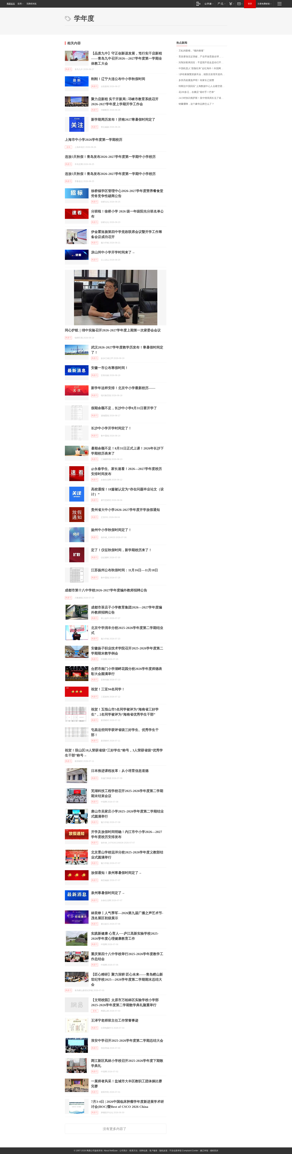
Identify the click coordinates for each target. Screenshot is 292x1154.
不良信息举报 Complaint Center (183, 1150)
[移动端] (198, 3)
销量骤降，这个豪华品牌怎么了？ (196, 104)
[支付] (231, 3)
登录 (250, 4)
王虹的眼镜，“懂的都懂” (191, 50)
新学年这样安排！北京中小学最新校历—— (123, 388)
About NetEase (111, 1150)
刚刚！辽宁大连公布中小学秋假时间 (118, 79)
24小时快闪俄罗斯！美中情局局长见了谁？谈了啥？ (203, 98)
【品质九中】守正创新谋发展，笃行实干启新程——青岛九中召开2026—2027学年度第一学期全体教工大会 (126, 58)
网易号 (68, 69)
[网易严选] (221, 3)
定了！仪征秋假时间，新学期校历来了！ (121, 550)
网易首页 (11, 4)
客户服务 (153, 1150)
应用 (20, 4)
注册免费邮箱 (264, 4)
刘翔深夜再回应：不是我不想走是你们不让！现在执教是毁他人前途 (203, 62)
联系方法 (133, 1150)
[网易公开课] (209, 3)
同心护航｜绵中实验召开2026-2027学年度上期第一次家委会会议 (113, 330)
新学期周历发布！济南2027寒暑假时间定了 (123, 119)
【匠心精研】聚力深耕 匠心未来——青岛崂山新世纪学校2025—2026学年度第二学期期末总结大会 (127, 979)
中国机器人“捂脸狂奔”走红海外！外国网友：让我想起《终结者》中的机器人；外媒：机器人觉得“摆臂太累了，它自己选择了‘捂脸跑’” (203, 68)
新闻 (68, 147)
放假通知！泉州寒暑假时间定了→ (116, 873)
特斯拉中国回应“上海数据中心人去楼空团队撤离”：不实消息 (203, 86)
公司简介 (123, 1150)
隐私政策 (163, 1150)
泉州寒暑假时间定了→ (108, 893)
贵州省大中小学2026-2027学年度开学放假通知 (125, 510)
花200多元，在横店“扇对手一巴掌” (197, 92)
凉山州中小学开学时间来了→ (113, 252)
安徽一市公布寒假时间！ (109, 368)
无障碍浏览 (31, 4)
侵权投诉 (214, 1150)
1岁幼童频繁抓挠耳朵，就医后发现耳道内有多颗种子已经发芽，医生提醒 (203, 74)
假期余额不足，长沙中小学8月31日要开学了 (124, 408)
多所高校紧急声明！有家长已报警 (196, 80)
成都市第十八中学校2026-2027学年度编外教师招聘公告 (106, 590)
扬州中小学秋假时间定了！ (111, 530)
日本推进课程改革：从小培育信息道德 (120, 771)
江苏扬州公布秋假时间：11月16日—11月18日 (124, 570)
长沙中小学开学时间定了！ (111, 428)
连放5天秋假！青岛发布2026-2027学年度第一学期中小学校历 (110, 157)
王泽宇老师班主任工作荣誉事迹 (114, 1020)
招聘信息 (143, 1150)
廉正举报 (204, 1150)
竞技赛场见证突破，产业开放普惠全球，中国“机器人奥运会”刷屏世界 (203, 56)
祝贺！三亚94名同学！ (108, 689)
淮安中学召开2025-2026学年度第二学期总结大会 (127, 1040)
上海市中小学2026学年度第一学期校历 (93, 139)
